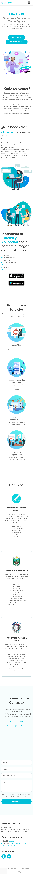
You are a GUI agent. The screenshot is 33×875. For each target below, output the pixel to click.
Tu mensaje (6, 782)
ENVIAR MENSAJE (16, 801)
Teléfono (6, 769)
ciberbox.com (13, 841)
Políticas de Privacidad (21, 794)
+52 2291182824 (17, 721)
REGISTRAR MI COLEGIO (16, 42)
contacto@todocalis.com (17, 726)
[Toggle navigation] (29, 3)
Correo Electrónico (9, 775)
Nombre (5, 762)
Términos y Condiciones (18, 843)
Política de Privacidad (9, 845)
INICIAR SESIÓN (16, 37)
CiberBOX (16, 868)
